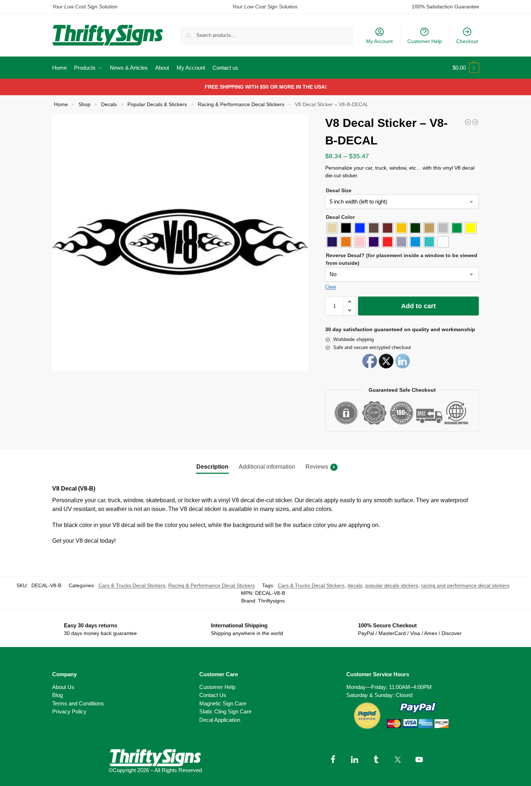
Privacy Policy (69, 711)
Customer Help (424, 41)
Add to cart (418, 306)
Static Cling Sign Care (225, 711)
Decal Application (219, 720)
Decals (109, 104)
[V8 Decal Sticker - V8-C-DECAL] (475, 122)
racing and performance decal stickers (465, 585)
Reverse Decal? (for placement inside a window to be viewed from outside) (401, 259)
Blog (57, 695)
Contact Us (212, 695)
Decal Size (338, 190)
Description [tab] (212, 467)
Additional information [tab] (267, 467)
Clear (330, 287)
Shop (84, 104)
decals (354, 585)
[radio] (332, 227)
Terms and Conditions (78, 703)
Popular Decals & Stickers (157, 104)
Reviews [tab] (320, 467)
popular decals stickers (391, 585)
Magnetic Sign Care (222, 703)
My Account (379, 41)
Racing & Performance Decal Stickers (241, 104)
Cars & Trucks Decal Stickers (132, 585)
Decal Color (340, 217)
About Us (63, 687)
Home (61, 104)
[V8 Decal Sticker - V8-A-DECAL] (468, 122)
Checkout (467, 41)
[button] (466, 68)
